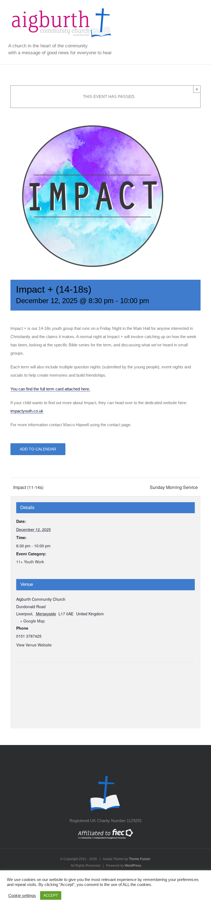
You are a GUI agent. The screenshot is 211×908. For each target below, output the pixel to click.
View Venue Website (34, 645)
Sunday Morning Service (174, 487)
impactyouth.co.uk (26, 411)
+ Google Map (32, 621)
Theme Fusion (139, 859)
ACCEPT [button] (50, 895)
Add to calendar (38, 449)
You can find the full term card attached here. (50, 389)
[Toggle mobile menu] (200, 9)
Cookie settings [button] (22, 895)
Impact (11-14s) (28, 487)
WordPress (133, 866)
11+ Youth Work (30, 561)
